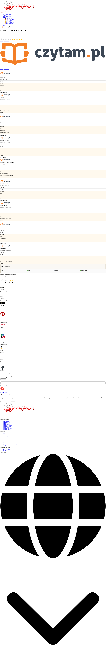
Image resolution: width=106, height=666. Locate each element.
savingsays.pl (5, 665)
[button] (53, 559)
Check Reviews (6, 41)
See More (2, 370)
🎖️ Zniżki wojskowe (8, 20)
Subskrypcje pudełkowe (7, 16)
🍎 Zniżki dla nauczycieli (9, 19)
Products (1, 41)
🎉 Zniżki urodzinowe (9, 23)
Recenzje (4, 15)
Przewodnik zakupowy (7, 14)
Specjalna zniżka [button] (6, 17)
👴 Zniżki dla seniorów (9, 21)
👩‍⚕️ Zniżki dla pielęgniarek (9, 22)
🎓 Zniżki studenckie (8, 18)
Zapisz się (12, 401)
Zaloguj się (3, 25)
